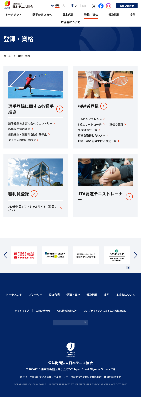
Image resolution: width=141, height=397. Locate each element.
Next (134, 255)
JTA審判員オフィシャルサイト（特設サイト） (32, 208)
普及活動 (114, 14)
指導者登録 (88, 106)
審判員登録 (18, 194)
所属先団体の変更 (19, 129)
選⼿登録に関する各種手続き (31, 109)
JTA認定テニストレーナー (100, 196)
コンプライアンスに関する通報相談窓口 (105, 310)
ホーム (7, 56)
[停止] (128, 267)
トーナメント (13, 14)
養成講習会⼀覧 (87, 130)
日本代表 (67, 14)
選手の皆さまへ (42, 14)
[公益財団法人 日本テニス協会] (18, 3)
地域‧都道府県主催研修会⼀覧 (97, 141)
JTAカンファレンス (90, 119)
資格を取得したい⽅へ (91, 135)
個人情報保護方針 (67, 310)
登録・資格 (91, 14)
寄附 (133, 14)
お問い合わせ (127, 5)
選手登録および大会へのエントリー (30, 123)
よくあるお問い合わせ (22, 140)
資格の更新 (116, 124)
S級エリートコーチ (90, 124)
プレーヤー (35, 294)
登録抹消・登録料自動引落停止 (27, 134)
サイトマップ (22, 310)
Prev (7, 255)
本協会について (70, 22)
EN (84, 5)
